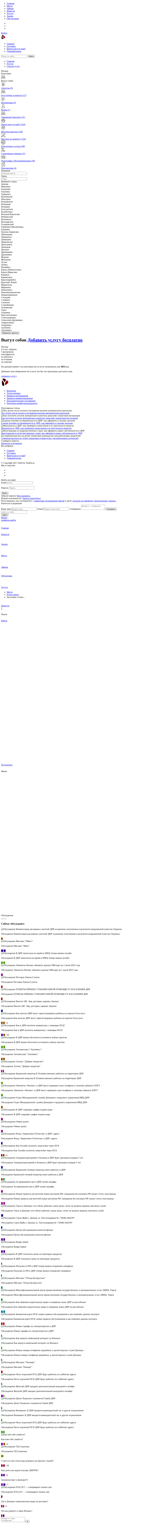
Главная (10, 3)
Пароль (4, 488)
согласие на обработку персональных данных (94, 501)
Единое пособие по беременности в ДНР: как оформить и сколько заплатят (37, 423)
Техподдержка (13, 393)
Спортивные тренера (13, 153)
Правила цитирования (17, 396)
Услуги (10, 13)
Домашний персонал (13, 117)
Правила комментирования (20, 398)
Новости (11, 11)
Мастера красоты (12, 132)
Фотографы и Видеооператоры (18, 161)
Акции (10, 16)
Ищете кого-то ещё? (16, 49)
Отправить (111, 509)
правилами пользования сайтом (49, 501)
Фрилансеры (8, 168)
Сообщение (75, 509)
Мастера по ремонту (13, 139)
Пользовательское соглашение (21, 401)
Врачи (5, 110)
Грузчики (11, 46)
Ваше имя (5, 509)
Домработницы (14, 51)
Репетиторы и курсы (13, 146)
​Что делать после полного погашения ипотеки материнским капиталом (35, 413)
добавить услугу (9, 376)
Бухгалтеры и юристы (13, 95)
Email (3, 482)
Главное (10, 44)
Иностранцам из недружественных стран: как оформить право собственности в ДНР (41, 433)
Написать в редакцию (11, 443)
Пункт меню (13, 594)
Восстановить (23, 496)
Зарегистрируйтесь (31, 498)
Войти (4, 33)
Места (10, 6)
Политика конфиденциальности (22, 403)
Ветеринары (8, 102)
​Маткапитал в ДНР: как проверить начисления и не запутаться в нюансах (36, 428)
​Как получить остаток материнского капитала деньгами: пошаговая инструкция (39, 418)
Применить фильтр (10, 333)
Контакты (11, 391)
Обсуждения (13, 18)
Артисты (7, 88)
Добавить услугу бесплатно (55, 339)
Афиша (10, 8)
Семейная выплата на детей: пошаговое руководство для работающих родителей (39, 438)
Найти (31, 56)
